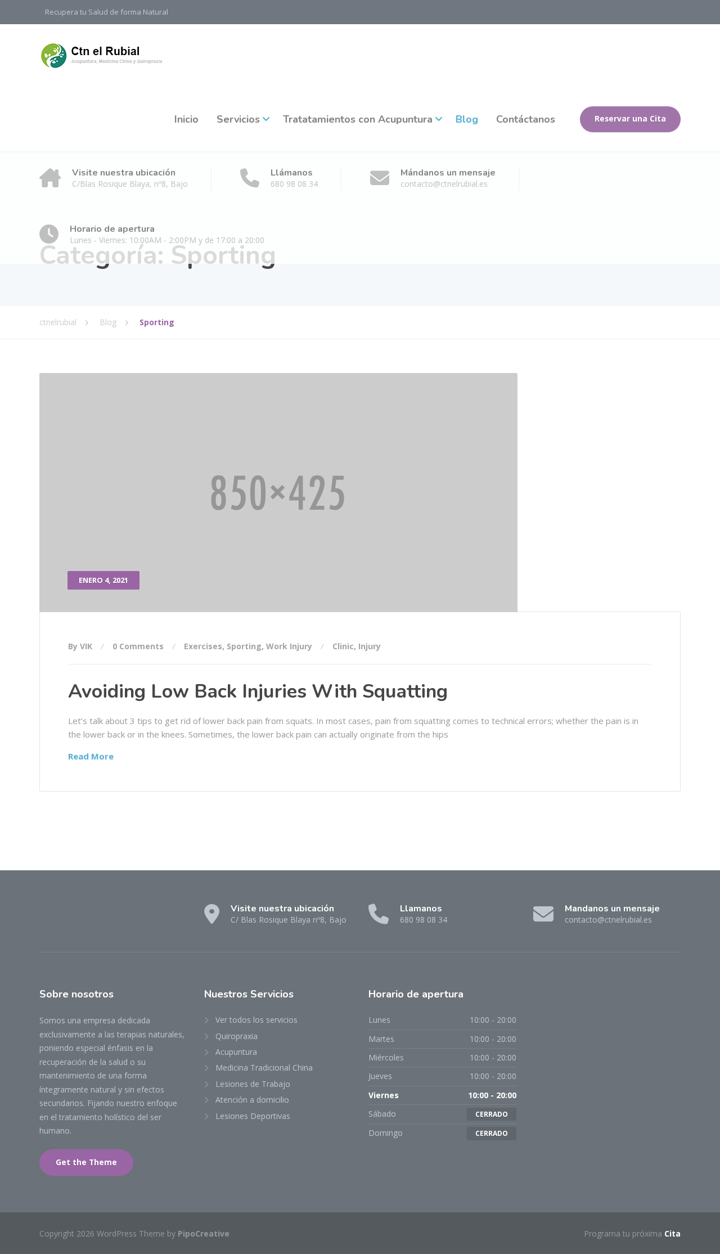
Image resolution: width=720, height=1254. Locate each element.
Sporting (244, 646)
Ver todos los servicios (256, 1019)
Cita (672, 1233)
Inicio (186, 119)
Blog (467, 119)
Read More (91, 756)
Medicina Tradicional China (264, 1067)
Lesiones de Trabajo (252, 1083)
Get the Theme (86, 1162)
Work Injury (289, 646)
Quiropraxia (236, 1036)
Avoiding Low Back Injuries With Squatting (258, 691)
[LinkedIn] (91, 918)
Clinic (343, 646)
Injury (369, 646)
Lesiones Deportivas (252, 1116)
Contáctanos (525, 119)
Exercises (203, 646)
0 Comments (138, 646)
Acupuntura (236, 1051)
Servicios (238, 119)
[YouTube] (111, 918)
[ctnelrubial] (106, 56)
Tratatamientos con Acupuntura (358, 119)
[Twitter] (70, 918)
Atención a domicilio (252, 1099)
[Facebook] (50, 918)
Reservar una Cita (630, 119)
